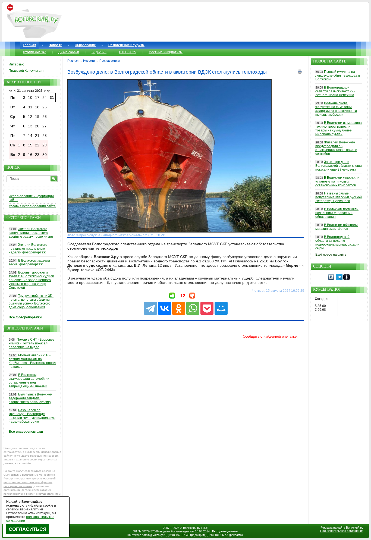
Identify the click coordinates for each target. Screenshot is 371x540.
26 (44, 116)
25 (44, 107)
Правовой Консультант (26, 71)
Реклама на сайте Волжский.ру (341, 527)
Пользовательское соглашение (341, 530)
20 (37, 126)
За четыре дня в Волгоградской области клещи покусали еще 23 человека (338, 165)
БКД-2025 (99, 52)
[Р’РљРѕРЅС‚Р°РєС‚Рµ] (164, 308)
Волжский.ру (191, 527)
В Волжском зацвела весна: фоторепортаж (29, 262)
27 (44, 126)
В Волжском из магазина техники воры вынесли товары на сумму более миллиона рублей (338, 128)
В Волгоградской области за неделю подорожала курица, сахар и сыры (337, 242)
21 (37, 135)
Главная (29, 45)
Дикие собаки (68, 52)
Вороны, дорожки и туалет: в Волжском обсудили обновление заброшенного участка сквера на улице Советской (31, 280)
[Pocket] (206, 308)
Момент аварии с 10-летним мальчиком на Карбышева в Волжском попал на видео (32, 361)
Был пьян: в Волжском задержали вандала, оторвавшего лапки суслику (30, 398)
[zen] (346, 279)
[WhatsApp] (192, 308)
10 (30, 97)
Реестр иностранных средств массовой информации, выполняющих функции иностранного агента (30, 482)
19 (37, 116)
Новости (55, 45)
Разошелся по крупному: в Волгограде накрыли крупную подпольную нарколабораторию (32, 415)
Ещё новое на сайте (331, 254)
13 (30, 126)
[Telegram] (150, 308)
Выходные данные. (225, 531)
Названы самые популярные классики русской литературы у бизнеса (338, 197)
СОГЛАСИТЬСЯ (27, 529)
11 (30, 107)
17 (37, 97)
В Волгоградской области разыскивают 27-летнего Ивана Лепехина (335, 91)
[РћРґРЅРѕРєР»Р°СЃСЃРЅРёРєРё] (178, 308)
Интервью (16, 64)
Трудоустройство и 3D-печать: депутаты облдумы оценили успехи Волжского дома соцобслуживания (31, 301)
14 (30, 135)
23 (37, 154)
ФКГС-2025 (127, 52)
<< (10, 90)
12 (30, 116)
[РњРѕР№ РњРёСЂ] (221, 308)
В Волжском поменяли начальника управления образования (337, 213)
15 (30, 145)
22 (37, 145)
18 (37, 107)
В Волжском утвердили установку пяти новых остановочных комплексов (337, 181)
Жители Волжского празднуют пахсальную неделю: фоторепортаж (28, 248)
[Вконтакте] (331, 279)
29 (44, 145)
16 (30, 154)
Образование (85, 45)
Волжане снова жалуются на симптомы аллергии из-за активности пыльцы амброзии (336, 109)
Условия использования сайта (32, 206)
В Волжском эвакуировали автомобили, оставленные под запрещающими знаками (29, 380)
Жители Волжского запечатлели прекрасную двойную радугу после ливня (31, 232)
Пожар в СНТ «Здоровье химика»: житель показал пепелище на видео (31, 343)
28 (44, 135)
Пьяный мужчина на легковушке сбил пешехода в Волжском (337, 75)
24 (44, 97)
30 (44, 154)
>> (48, 90)
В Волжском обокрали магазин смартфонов (336, 227)
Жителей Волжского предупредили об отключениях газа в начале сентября (336, 148)
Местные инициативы (166, 52)
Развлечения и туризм (126, 45)
